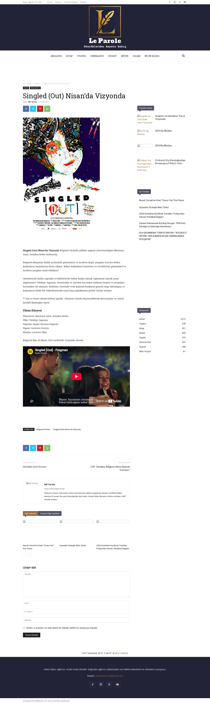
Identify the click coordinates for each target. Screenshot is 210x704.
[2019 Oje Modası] (145, 134)
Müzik (125, 56)
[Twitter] (179, 2)
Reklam (83, 2)
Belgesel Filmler (43, 429)
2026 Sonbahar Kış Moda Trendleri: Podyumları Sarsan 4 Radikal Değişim (161, 215)
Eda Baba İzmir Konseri (34, 466)
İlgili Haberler (30, 513)
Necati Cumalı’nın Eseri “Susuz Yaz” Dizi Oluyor (161, 200)
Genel (36, 83)
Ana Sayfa (27, 83)
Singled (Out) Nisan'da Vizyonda (67, 429)
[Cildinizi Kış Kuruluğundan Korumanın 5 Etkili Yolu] (145, 165)
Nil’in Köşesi (152, 56)
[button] (183, 56)
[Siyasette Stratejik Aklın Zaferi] (76, 531)
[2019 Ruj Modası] (145, 149)
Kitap (69, 56)
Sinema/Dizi (97, 56)
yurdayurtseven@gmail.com (109, 675)
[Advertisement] (162, 387)
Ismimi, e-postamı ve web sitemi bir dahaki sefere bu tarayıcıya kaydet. (62, 627)
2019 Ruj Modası (163, 145)
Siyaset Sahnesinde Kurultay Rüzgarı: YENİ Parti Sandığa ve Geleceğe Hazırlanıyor (162, 225)
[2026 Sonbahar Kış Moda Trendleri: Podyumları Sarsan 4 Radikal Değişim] (113, 531)
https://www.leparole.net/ (54, 489)
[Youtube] (184, 2)
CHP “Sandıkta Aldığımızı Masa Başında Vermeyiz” (110, 468)
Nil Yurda (32, 102)
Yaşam (136, 56)
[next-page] (30, 555)
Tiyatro (81, 56)
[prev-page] (25, 555)
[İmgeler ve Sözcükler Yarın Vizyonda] (145, 119)
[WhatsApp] (47, 109)
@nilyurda (120, 653)
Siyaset (112, 56)
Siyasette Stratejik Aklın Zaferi (73, 545)
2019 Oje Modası (163, 130)
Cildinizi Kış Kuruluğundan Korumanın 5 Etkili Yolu (170, 162)
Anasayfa (56, 56)
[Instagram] (174, 2)
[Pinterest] (40, 109)
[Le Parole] (105, 27)
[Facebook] (169, 2)
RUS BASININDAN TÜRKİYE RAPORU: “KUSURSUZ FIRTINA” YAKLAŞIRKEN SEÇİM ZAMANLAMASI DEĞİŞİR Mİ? (163, 236)
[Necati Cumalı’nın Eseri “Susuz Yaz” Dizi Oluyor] (39, 531)
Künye (49, 2)
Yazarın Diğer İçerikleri (50, 513)
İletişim (58, 2)
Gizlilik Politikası (70, 2)
